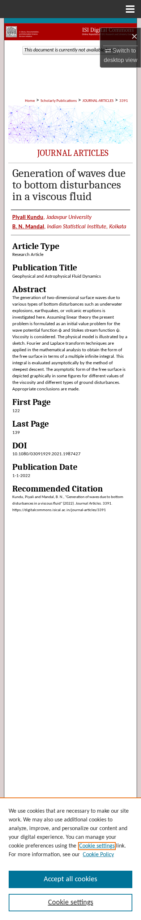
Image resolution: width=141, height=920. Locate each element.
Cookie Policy (98, 855)
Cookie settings (97, 846)
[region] (70, 858)
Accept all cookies (70, 879)
